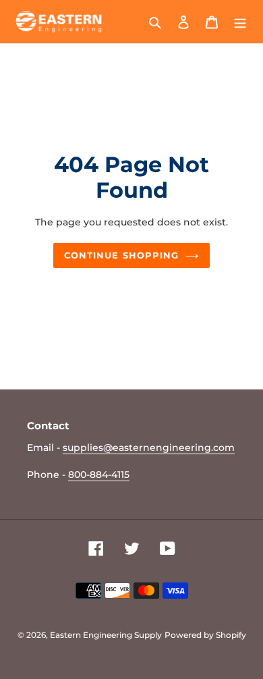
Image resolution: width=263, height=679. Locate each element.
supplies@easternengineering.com (149, 447)
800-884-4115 (98, 474)
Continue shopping (121, 255)
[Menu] (240, 21)
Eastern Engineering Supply (106, 635)
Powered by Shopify (205, 635)
